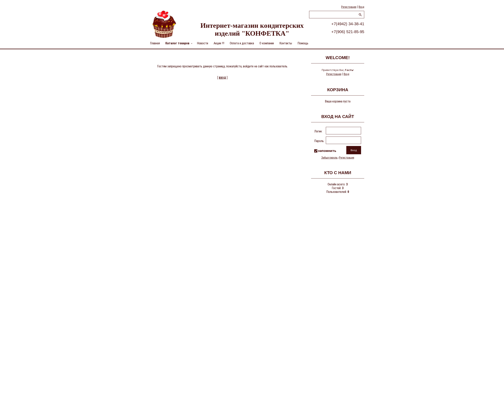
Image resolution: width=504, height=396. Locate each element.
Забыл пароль (329, 157)
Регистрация (348, 6)
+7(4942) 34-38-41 (347, 24)
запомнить (327, 151)
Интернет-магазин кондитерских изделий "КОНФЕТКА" (252, 29)
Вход (361, 6)
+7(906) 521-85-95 (347, 32)
